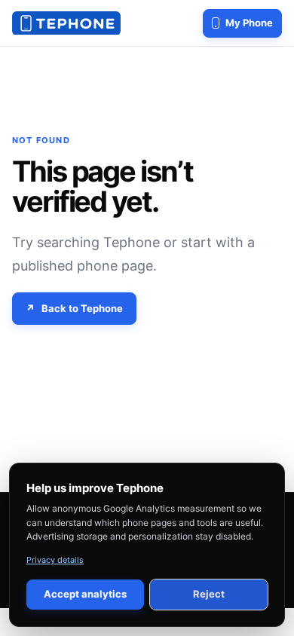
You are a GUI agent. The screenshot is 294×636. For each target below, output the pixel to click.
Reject (209, 594)
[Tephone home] (66, 23)
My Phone (249, 23)
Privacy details (55, 560)
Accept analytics (85, 594)
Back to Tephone (82, 308)
